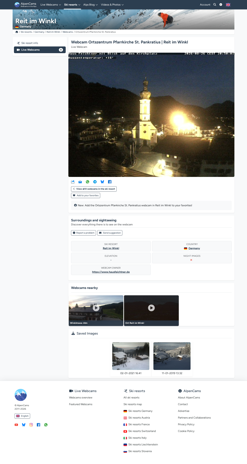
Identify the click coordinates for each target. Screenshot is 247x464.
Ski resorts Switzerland (142, 431)
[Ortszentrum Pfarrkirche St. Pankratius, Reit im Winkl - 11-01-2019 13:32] (172, 356)
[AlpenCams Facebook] (38, 425)
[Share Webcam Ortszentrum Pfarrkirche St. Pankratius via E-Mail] (80, 182)
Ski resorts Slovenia (140, 451)
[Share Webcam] (72, 182)
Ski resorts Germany (140, 411)
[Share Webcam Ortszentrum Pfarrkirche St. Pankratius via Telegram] (95, 182)
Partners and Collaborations (194, 417)
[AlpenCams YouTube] (16, 425)
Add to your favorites (87, 195)
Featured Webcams (80, 404)
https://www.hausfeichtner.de (111, 272)
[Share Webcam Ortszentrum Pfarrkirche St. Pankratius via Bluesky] (102, 182)
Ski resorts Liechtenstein (143, 444)
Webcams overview (80, 397)
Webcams (68, 32)
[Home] (16, 32)
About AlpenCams (189, 397)
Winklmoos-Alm (78, 323)
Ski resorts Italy (137, 437)
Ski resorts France (139, 424)
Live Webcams (41, 49)
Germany (39, 32)
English (25, 416)
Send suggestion (112, 232)
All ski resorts (131, 397)
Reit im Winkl (53, 32)
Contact (183, 404)
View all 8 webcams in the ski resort (95, 188)
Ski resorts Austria (139, 417)
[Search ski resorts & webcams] (215, 4)
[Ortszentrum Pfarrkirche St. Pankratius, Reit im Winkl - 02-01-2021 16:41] (130, 356)
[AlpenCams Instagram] (31, 425)
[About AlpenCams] (221, 4)
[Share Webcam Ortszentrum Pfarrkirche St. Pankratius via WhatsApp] (87, 182)
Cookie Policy (186, 431)
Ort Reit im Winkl (134, 323)
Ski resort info (29, 43)
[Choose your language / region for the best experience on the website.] (228, 4)
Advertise (183, 411)
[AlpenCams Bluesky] (23, 425)
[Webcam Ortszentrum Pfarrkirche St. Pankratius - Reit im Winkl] (151, 115)
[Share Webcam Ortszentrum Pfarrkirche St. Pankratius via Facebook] (109, 182)
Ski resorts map (133, 404)
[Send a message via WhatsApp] (46, 425)
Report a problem (85, 232)
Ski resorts (26, 32)
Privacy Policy (186, 424)
